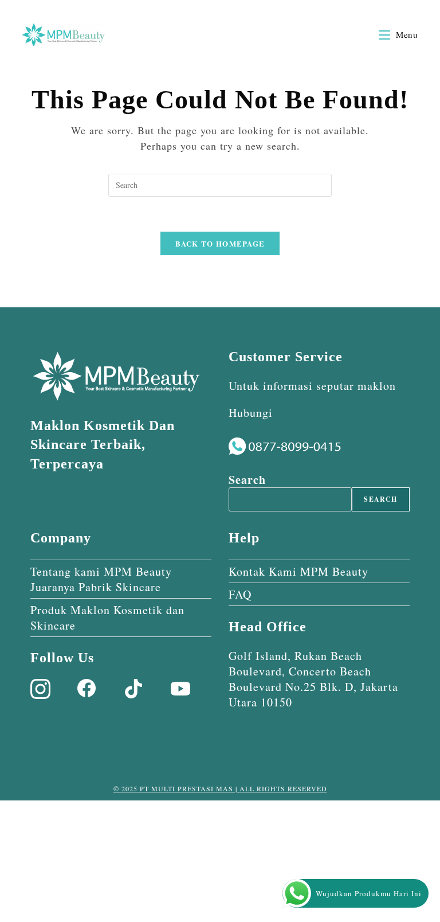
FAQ (240, 594)
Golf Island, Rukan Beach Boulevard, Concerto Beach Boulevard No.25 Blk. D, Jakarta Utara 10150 (313, 679)
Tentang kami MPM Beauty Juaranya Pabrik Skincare (101, 579)
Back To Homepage (220, 243)
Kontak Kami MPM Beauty (298, 571)
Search (247, 479)
